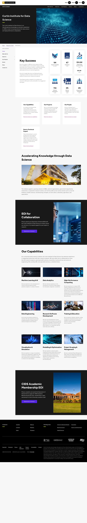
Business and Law (61, 427)
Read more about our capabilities (30, 116)
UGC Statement (21, 448)
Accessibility (33, 447)
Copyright (4, 447)
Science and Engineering (76, 427)
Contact (40, 447)
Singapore (32, 430)
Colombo (18, 427)
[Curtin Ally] (58, 440)
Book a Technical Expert (28, 146)
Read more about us (48, 116)
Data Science (6, 6)
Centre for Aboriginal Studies (63, 424)
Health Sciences (60, 430)
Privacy (16, 447)
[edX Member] (82, 440)
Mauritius (32, 427)
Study (66, 2)
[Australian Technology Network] (71, 440)
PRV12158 (32, 452)
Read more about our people (70, 116)
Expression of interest (29, 231)
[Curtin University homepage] (8, 2)
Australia (18, 424)
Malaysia (32, 424)
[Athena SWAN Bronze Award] (46, 440)
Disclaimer (10, 447)
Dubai (17, 430)
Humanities (73, 424)
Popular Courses (27, 448)
